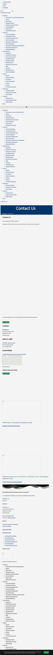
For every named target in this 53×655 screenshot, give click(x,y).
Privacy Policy (21, 562)
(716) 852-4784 (10, 516)
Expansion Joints (10, 118)
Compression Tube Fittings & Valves (15, 112)
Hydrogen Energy (10, 155)
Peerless (13, 423)
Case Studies (9, 189)
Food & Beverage (10, 153)
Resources (5, 183)
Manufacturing (9, 157)
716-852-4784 (9, 345)
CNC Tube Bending (10, 129)
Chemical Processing (11, 150)
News (9, 423)
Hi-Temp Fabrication (11, 182)
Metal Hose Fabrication (11, 142)
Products (5, 110)
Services (5, 127)
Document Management (12, 137)
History (7, 170)
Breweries (8, 148)
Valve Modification (10, 144)
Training (5, 191)
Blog (4, 198)
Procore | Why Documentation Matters (12, 482)
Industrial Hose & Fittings (12, 120)
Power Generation (10, 167)
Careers (7, 178)
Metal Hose (8, 116)
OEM (7, 161)
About (4, 168)
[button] (4, 202)
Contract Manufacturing (12, 133)
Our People (8, 174)
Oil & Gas (8, 163)
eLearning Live (9, 193)
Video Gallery (9, 197)
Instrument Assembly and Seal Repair (15, 140)
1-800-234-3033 (11, 343)
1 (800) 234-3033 (11, 518)
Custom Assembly (10, 135)
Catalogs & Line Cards (11, 187)
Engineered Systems (11, 125)
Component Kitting (10, 131)
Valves (7, 114)
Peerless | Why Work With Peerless (11, 426)
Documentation (22, 477)
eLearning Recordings (11, 195)
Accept (46, 652)
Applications (6, 146)
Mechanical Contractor (11, 159)
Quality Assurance (10, 176)
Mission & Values (10, 172)
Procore (8, 180)
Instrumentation (10, 122)
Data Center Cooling (11, 152)
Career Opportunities (6, 529)
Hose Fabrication (10, 138)
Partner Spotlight (10, 185)
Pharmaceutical (9, 165)
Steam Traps (9, 123)
